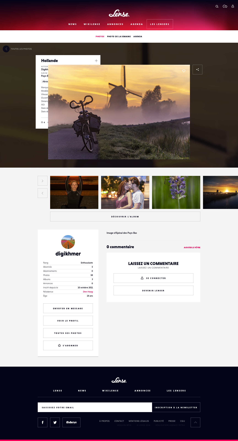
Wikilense (92, 24)
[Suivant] (42, 181)
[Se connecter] (233, 6)
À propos (104, 421)
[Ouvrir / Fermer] (96, 60)
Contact (119, 421)
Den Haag (88, 291)
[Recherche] (217, 6)
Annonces (115, 24)
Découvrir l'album (125, 217)
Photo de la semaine (119, 36)
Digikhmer (46, 69)
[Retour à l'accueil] (119, 13)
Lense (57, 390)
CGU (182, 421)
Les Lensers (160, 24)
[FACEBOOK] (42, 422)
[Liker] (184, 71)
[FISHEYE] (71, 422)
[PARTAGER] (197, 69)
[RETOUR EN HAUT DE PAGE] (195, 422)
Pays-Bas (46, 75)
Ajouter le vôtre (192, 247)
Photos (100, 36)
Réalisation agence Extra (170, 425)
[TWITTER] (55, 422)
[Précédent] (42, 193)
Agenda (137, 24)
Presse (171, 421)
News (72, 24)
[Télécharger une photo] (225, 6)
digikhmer (68, 253)
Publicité (159, 421)
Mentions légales (139, 421)
